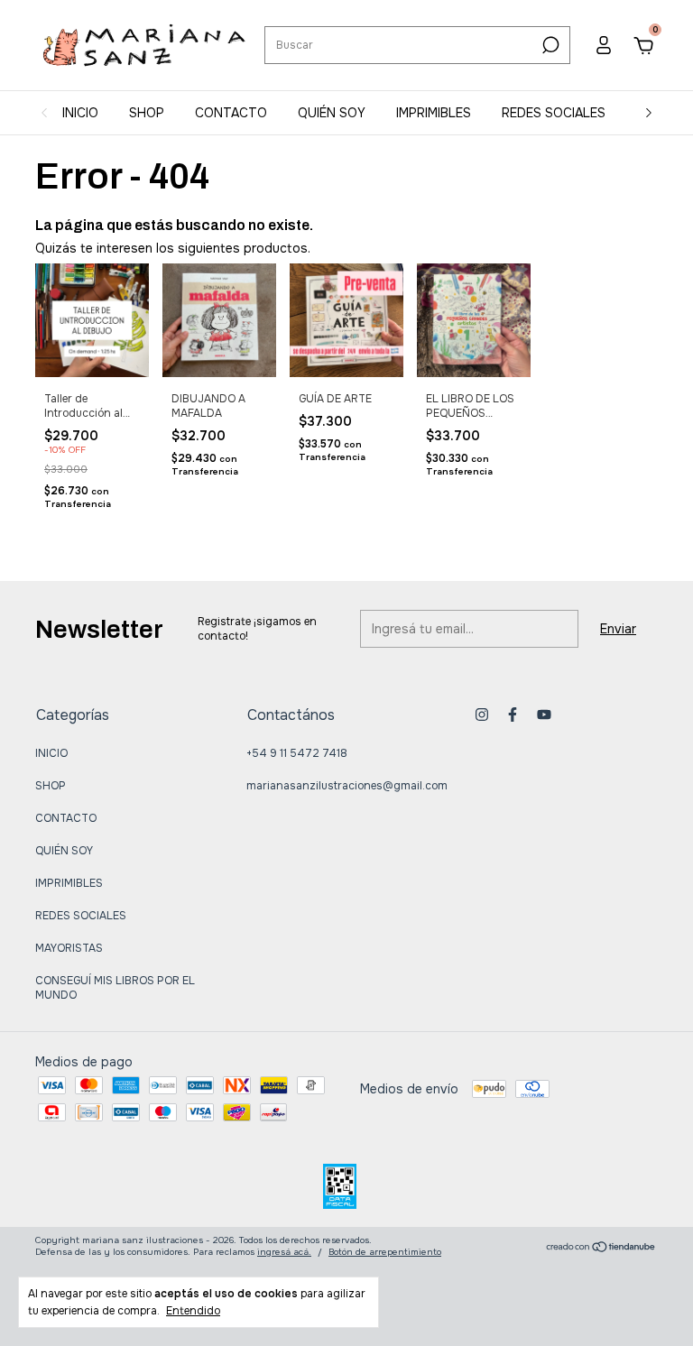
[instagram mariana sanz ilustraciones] (482, 714)
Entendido (193, 1311)
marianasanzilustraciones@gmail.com (347, 786)
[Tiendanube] (601, 1248)
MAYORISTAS (69, 948)
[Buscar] (549, 45)
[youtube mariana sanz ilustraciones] (544, 714)
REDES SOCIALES (553, 113)
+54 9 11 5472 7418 (296, 753)
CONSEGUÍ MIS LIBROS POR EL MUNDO (115, 987)
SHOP (146, 113)
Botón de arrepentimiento (384, 1252)
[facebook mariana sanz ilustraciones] (512, 714)
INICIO (80, 113)
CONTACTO (231, 113)
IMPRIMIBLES (433, 113)
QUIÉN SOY (331, 113)
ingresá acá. (284, 1252)
